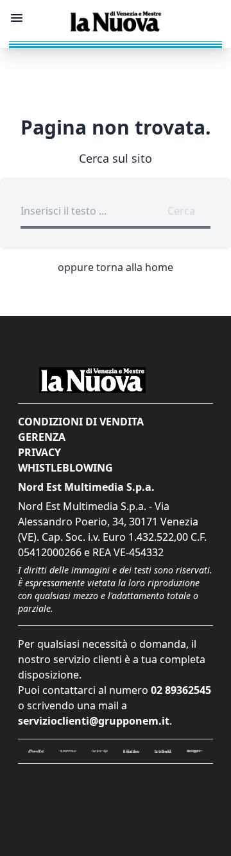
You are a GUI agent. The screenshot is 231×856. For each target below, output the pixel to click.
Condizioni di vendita (81, 422)
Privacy (39, 452)
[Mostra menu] (16, 18)
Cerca (181, 211)
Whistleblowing (65, 468)
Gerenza (41, 437)
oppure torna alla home (115, 267)
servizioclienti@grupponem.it (93, 721)
